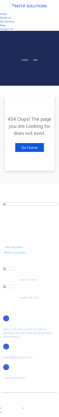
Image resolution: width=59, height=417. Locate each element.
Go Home (30, 147)
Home (3, 13)
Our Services (7, 21)
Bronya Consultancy (15, 252)
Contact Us (6, 29)
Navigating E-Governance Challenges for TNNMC (34, 290)
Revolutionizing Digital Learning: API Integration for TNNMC (34, 272)
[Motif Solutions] (29, 5)
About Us (5, 17)
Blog (2, 25)
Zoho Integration (14, 247)
